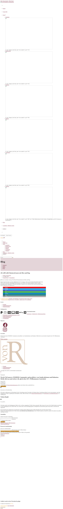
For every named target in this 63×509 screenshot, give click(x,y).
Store (4, 244)
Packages (7, 247)
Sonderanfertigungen (7, 305)
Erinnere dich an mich (6, 420)
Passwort (14, 419)
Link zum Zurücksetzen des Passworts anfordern (9, 431)
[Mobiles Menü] (4, 237)
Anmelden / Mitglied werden (8, 225)
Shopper (7, 248)
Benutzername (15, 417)
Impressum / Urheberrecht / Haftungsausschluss (36, 313)
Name (1, 381)
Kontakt (4, 304)
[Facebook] (5, 326)
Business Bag (8, 246)
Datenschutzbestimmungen (12, 385)
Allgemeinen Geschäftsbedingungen (51, 393)
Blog (4, 251)
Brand (4, 241)
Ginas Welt (5, 243)
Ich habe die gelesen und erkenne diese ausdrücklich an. (18, 385)
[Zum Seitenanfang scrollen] (0, 371)
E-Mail (1, 382)
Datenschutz (2, 383)
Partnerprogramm (6, 306)
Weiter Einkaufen (3, 505)
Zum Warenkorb (11, 505)
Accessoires (7, 249)
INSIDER (7, 245)
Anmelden (3, 421)
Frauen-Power (5, 277)
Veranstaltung (12, 277)
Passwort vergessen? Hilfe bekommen (7, 422)
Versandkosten (6, 318)
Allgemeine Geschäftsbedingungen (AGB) (11, 315)
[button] (5, 287)
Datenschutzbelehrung (7, 316)
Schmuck (7, 250)
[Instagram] (5, 330)
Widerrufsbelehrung (7, 317)
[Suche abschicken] (12, 257)
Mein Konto (11, 1)
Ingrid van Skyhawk (7, 275)
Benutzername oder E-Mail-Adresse (19, 429)
